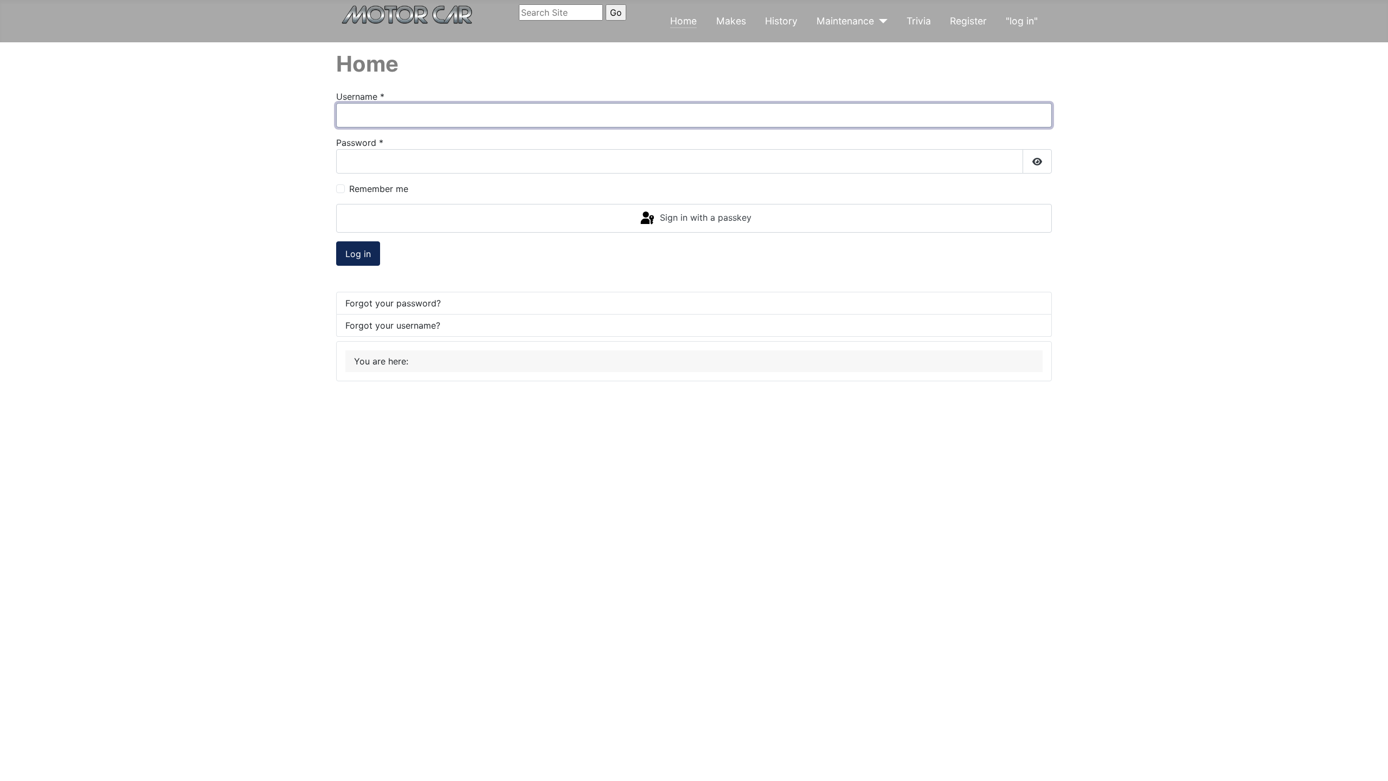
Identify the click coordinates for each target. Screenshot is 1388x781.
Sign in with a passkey (704, 217)
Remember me (378, 188)
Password (359, 142)
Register (968, 21)
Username (360, 96)
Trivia (919, 21)
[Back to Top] (1369, 761)
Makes (731, 21)
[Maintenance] (881, 21)
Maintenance (845, 21)
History (781, 21)
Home (683, 21)
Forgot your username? (392, 325)
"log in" (1022, 21)
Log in (358, 253)
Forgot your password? (393, 303)
